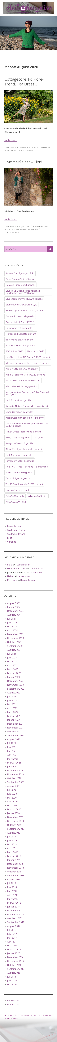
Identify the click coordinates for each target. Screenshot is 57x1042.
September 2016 (15, 968)
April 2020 (12, 801)
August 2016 (13, 972)
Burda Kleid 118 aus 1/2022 (20, 322)
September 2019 (15, 828)
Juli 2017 (11, 930)
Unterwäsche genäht (17, 490)
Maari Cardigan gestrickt (19, 412)
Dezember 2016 (15, 957)
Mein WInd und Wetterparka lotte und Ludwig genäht (27, 424)
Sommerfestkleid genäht (26, 229)
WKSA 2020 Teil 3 (15, 496)
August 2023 (13, 649)
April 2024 (12, 630)
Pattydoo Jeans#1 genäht (20, 443)
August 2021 (13, 739)
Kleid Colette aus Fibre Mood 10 (23, 380)
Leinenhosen (14, 526)
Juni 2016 (12, 980)
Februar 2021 (14, 762)
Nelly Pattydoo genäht (18, 437)
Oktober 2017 (14, 918)
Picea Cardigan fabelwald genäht (24, 449)
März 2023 (12, 669)
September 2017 (15, 922)
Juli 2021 (11, 743)
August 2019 (13, 832)
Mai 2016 (12, 984)
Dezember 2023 (15, 634)
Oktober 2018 (14, 871)
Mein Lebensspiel (16, 568)
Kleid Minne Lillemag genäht (21, 386)
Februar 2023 (14, 673)
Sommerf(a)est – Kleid (23, 162)
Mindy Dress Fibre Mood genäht (23, 431)
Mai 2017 (12, 937)
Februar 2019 (14, 856)
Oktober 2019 (14, 824)
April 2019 (12, 848)
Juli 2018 (11, 883)
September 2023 (15, 645)
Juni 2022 (12, 700)
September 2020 (15, 782)
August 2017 (13, 926)
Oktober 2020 (14, 778)
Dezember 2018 (15, 863)
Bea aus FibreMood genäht (21, 285)
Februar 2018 (14, 902)
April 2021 (12, 754)
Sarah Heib (9, 147)
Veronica (11, 541)
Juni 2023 (12, 657)
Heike (10, 576)
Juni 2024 (12, 622)
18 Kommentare (11, 232)
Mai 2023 (12, 661)
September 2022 (15, 688)
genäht (10, 357)
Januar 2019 (13, 859)
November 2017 (15, 914)
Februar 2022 (14, 716)
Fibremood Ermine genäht (20, 345)
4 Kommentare (26, 150)
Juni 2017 (12, 933)
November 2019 (15, 821)
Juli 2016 (11, 976)
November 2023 (15, 638)
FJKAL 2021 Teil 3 (35, 351)
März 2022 (12, 712)
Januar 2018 (13, 906)
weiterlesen (10, 140)
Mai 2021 (12, 751)
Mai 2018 (12, 891)
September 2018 (15, 875)
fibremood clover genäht (19, 339)
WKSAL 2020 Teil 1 (37, 496)
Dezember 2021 (15, 723)
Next (54, 33)
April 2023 (12, 665)
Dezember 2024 (15, 610)
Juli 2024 (11, 618)
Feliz (9, 537)
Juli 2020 (11, 789)
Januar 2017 (13, 953)
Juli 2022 (11, 696)
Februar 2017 (14, 949)
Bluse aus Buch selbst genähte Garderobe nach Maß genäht (23, 291)
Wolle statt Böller (16, 530)
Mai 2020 (12, 797)
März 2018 (12, 898)
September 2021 (15, 735)
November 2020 (15, 774)
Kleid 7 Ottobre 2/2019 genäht (22, 369)
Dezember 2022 (15, 680)
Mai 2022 (12, 704)
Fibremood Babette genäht (21, 334)
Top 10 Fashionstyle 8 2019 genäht (24, 484)
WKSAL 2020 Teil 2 (16, 501)
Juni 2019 (12, 840)
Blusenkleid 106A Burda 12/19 (21, 304)
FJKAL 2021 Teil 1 (14, 351)
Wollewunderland (16, 533)
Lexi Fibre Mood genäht (19, 400)
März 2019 (12, 852)
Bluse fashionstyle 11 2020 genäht (24, 299)
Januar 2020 (13, 813)
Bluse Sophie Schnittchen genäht (24, 310)
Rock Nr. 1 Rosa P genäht (19, 466)
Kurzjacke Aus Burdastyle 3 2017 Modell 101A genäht (27, 393)
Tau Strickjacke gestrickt (19, 478)
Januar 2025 (13, 607)
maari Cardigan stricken (19, 417)
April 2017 (12, 941)
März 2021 (12, 758)
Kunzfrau (12, 580)
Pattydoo (39, 437)
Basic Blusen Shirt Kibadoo (20, 279)
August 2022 (13, 692)
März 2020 (12, 805)
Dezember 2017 (15, 910)
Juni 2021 (12, 747)
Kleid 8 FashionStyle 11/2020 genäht (25, 374)
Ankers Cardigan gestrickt (20, 273)
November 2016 (15, 961)
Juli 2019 (11, 836)
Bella (9, 564)
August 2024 (13, 614)
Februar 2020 (14, 809)
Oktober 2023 (14, 642)
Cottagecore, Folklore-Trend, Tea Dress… (24, 81)
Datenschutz (13, 1004)
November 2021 (15, 727)
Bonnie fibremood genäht (20, 316)
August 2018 (13, 879)
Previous (3, 33)
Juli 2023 (11, 653)
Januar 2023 (13, 677)
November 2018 (15, 867)
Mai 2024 (12, 626)
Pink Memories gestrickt (19, 455)
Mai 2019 (12, 844)
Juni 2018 (12, 887)
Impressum (13, 1000)
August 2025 (13, 603)
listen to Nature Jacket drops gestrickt (27, 406)
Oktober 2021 (14, 731)
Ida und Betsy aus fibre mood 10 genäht (28, 363)
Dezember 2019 (15, 817)
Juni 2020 (12, 793)
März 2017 (12, 945)
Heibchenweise (11, 1015)
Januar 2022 (13, 719)
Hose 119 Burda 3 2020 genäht (33, 357)
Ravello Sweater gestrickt (20, 461)
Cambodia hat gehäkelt (19, 328)
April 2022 (12, 708)
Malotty (39, 417)
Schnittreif (42, 466)
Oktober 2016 (14, 965)
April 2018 (12, 894)
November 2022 (15, 684)
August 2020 (13, 786)
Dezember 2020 (15, 770)
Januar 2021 (13, 766)
